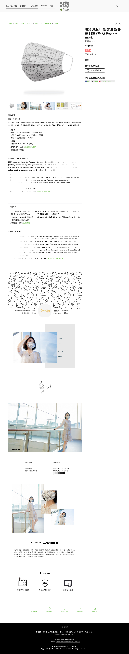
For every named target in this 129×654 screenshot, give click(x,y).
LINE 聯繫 (64, 627)
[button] (64, 6)
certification (43, 192)
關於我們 (23, 6)
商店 (16, 24)
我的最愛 (79, 611)
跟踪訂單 (64, 611)
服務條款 (26, 223)
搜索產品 (34, 611)
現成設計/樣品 (26, 24)
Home (10, 24)
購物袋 (94, 611)
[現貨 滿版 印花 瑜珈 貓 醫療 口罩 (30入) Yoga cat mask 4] (62, 106)
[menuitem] (116, 23)
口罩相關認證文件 (29, 147)
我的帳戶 (49, 611)
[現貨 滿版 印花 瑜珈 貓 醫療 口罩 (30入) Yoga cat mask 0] (12, 106)
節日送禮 (48, 24)
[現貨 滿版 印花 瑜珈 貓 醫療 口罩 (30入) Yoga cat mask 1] (23, 106)
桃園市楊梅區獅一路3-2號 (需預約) (68, 641)
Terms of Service (55, 258)
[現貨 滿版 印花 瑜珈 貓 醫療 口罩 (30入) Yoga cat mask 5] (75, 106)
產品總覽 (34, 6)
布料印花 (44, 6)
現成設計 (38, 24)
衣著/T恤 (53, 6)
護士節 (56, 24)
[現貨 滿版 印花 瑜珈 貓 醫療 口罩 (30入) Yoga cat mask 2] (36, 106)
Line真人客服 (11, 6)
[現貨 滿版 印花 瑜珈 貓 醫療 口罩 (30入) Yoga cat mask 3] (49, 106)
